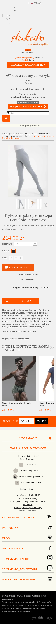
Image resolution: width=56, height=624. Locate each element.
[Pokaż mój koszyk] (28, 52)
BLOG (6, 538)
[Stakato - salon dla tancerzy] (29, 37)
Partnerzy (10, 527)
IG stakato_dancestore (20, 569)
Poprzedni (10, 205)
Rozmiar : (7, 243)
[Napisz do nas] (15, 477)
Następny (46, 205)
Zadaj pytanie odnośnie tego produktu (30, 287)
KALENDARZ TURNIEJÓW (19, 579)
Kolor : (5, 250)
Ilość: (4, 257)
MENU (10, 3)
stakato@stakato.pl (35, 476)
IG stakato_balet (15, 558)
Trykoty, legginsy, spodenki (14, 136)
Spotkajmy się (12, 548)
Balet (20, 134)
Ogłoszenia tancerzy (18, 517)
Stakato (27, 596)
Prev (47, 347)
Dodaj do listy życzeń (28, 274)
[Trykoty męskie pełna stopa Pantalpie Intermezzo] (21, 204)
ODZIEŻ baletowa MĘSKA (37, 134)
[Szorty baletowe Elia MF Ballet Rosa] (19, 378)
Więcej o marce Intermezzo (15, 338)
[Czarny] (13, 251)
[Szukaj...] (6, 118)
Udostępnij (28, 279)
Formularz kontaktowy (31, 482)
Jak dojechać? (31, 465)
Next (52, 347)
